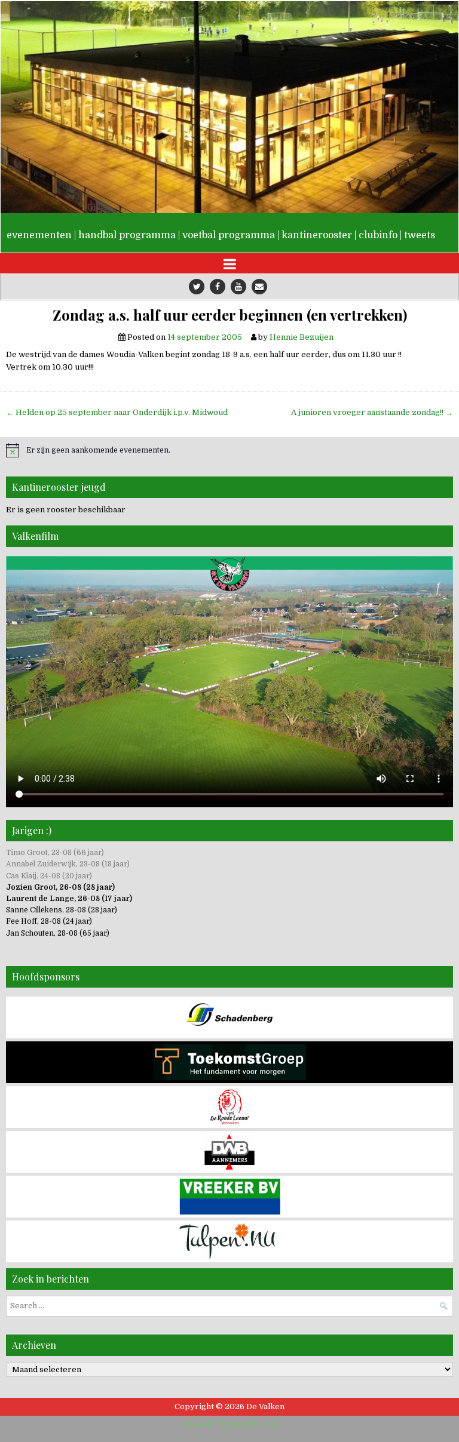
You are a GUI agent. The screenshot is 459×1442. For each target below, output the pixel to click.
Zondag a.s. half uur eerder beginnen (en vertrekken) (230, 315)
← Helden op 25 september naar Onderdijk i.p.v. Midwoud (117, 412)
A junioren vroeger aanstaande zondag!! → (372, 412)
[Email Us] (259, 286)
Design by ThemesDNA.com (230, 1424)
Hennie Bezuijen (301, 337)
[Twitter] (196, 286)
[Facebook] (217, 286)
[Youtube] (238, 286)
